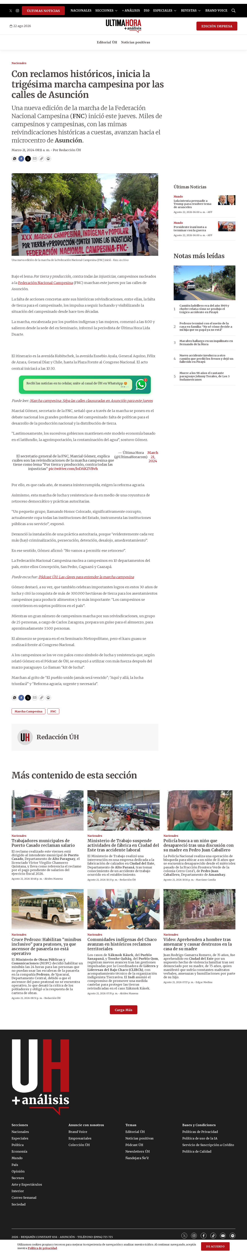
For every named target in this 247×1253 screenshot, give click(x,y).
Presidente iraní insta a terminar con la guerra (190, 228)
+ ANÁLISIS (131, 10)
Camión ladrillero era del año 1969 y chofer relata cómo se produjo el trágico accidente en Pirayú (204, 309)
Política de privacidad (42, 1248)
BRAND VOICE (216, 10)
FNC (53, 711)
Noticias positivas (135, 42)
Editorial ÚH (107, 42)
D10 (146, 10)
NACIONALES (81, 10)
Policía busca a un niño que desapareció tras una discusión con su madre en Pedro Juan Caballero (198, 845)
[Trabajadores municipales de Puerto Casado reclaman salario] (48, 810)
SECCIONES (104, 10)
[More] (116, 10)
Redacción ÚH (58, 737)
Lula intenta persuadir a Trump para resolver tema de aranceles (192, 204)
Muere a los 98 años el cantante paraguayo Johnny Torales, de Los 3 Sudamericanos (204, 376)
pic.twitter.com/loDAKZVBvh (73, 468)
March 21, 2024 (152, 457)
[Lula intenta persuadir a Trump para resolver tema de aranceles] (226, 200)
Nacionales (19, 63)
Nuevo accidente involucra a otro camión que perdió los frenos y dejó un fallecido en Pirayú (206, 359)
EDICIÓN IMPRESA (216, 26)
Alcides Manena (53, 878)
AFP (209, 212)
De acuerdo (215, 1246)
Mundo (178, 196)
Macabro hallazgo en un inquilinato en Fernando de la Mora (206, 342)
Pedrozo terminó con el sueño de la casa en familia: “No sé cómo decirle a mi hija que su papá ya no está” (205, 326)
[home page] (123, 26)
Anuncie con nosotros (86, 1125)
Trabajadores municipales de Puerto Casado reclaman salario (43, 843)
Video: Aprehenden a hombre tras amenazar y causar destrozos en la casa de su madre (197, 944)
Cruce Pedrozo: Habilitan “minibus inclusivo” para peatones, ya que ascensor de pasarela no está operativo (46, 946)
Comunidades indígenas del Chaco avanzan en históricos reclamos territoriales (122, 944)
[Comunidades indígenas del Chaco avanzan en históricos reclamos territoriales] (123, 909)
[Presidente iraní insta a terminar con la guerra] (226, 226)
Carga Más (123, 1010)
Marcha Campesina (28, 711)
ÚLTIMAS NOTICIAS (43, 11)
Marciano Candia (206, 879)
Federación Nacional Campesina (45, 283)
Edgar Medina (204, 982)
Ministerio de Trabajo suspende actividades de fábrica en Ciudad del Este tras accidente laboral (123, 845)
